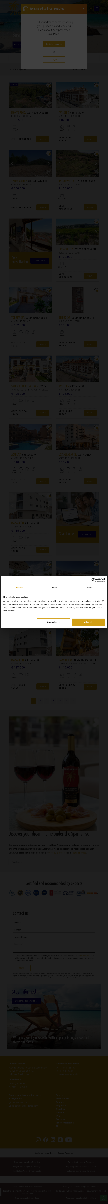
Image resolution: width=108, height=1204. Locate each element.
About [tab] (89, 587)
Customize (52, 622)
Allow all (88, 622)
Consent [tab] (19, 587)
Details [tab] (54, 587)
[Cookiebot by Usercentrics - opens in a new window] (93, 580)
